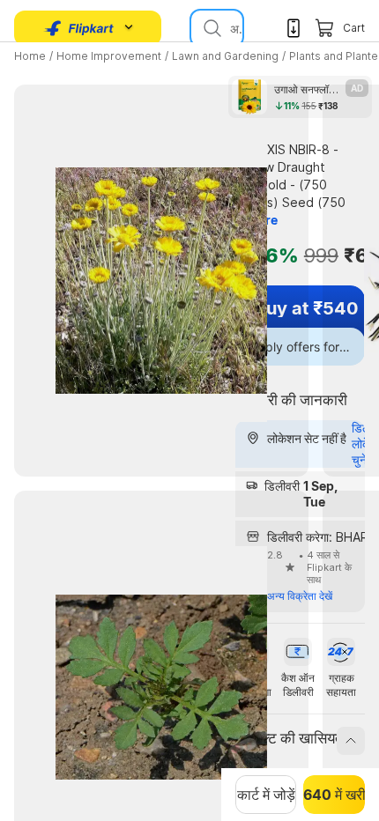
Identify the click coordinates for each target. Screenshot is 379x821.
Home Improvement (108, 56)
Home (30, 56)
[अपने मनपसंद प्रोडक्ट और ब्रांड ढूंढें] (210, 28)
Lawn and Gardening (225, 56)
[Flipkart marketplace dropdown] (79, 28)
